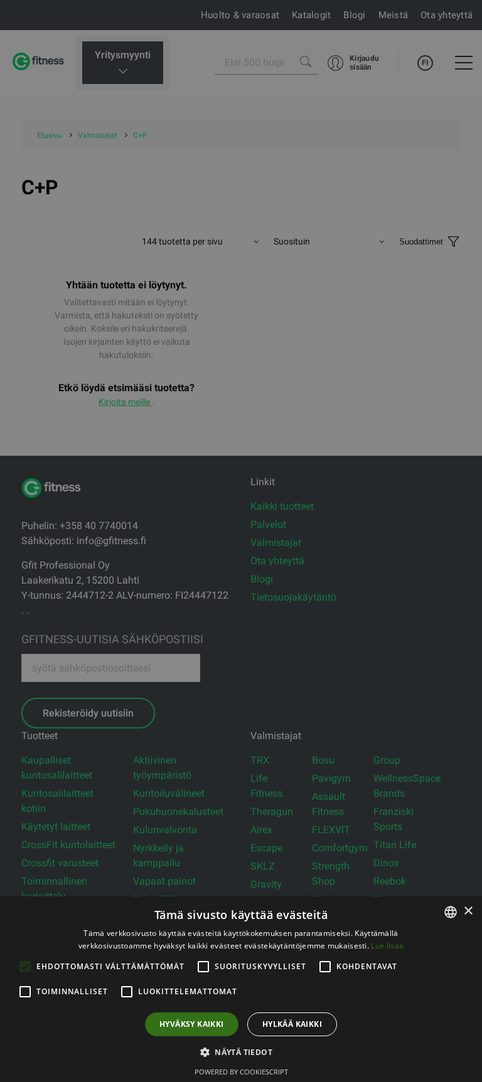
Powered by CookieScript (241, 1071)
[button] (241, 1052)
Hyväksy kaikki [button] (191, 1024)
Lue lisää (387, 945)
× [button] (468, 911)
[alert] (241, 541)
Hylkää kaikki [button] (292, 1024)
